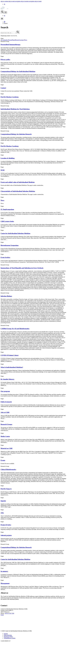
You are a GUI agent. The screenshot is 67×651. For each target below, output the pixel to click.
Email (2, 614)
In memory (4, 571)
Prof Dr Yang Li (6, 489)
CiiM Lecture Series (7, 221)
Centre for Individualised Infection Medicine (15, 233)
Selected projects (6, 535)
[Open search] (2, 12)
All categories (4, 40)
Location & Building (8, 158)
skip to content (4, 1)
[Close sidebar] (2, 19)
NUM (2, 170)
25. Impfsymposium (7, 209)
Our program (5, 391)
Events (3, 460)
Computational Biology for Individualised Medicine (18, 71)
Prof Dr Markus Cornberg (9, 97)
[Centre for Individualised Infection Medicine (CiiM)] (5, 10)
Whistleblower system (9, 638)
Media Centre (5, 436)
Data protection (8, 635)
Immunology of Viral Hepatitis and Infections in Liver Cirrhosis (22, 268)
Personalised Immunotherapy (10, 44)
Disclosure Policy (8, 636)
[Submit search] (18, 32)
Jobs (2, 513)
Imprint (3, 501)
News (2, 200)
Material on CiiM (6, 448)
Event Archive (5, 257)
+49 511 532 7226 (9, 613)
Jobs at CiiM (5, 412)
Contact (3, 88)
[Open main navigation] (5, 12)
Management (5, 583)
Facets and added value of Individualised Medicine (18, 182)
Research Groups (6, 424)
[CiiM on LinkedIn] (2, 622)
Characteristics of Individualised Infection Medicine (18, 191)
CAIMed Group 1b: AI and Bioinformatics (15, 328)
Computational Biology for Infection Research (16, 134)
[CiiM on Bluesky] (2, 625)
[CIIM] (4, 22)
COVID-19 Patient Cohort (9, 355)
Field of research (6, 402)
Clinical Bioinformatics (8, 469)
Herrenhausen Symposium (9, 245)
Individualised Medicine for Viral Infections (15, 109)
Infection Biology (6, 296)
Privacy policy (5, 59)
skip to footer (38, 1)
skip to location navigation (28, 1)
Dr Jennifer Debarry (7, 379)
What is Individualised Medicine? (12, 367)
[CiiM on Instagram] (2, 628)
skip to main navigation (14, 1)
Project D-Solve (6, 525)
